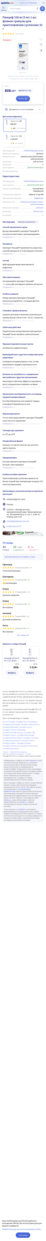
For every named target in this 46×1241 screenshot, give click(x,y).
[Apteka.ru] (7, 3)
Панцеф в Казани (9, 743)
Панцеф (28, 754)
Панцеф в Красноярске (11, 740)
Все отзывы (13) (23, 635)
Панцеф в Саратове (30, 738)
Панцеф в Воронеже (10, 727)
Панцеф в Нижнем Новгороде (14, 730)
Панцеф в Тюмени (9, 735)
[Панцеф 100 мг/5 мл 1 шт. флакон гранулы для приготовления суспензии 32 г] (15, 125)
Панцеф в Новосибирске (30, 724)
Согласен (23, 1235)
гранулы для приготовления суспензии (31, 202)
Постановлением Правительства (17, 790)
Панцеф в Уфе (29, 732)
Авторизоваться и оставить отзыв (20, 556)
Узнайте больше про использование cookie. (21, 1229)
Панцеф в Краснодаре (11, 724)
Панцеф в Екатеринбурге (12, 738)
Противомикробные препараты (13, 754)
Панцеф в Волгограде (25, 735)
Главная (5, 752)
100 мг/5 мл (38, 211)
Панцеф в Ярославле (11, 748)
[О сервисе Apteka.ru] (43, 3)
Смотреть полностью (26, 222)
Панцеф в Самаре (24, 743)
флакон (39, 207)
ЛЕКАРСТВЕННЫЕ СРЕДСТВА (18, 752)
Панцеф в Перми (27, 740)
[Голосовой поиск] (37, 9)
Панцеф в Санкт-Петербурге (26, 722)
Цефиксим (38, 198)
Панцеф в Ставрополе (28, 746)
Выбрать (12, 672)
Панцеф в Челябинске (11, 746)
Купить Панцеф (9, 722)
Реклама (39, 533)
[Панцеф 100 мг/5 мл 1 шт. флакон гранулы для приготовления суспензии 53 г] (14, 140)
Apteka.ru (33, 760)
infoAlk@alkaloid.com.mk (18, 521)
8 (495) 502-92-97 (14, 526)
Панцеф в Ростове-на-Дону (13, 732)
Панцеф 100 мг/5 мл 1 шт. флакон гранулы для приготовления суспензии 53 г (29, 659)
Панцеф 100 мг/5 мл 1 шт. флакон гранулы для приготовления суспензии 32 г (11, 659)
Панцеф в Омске (25, 727)
